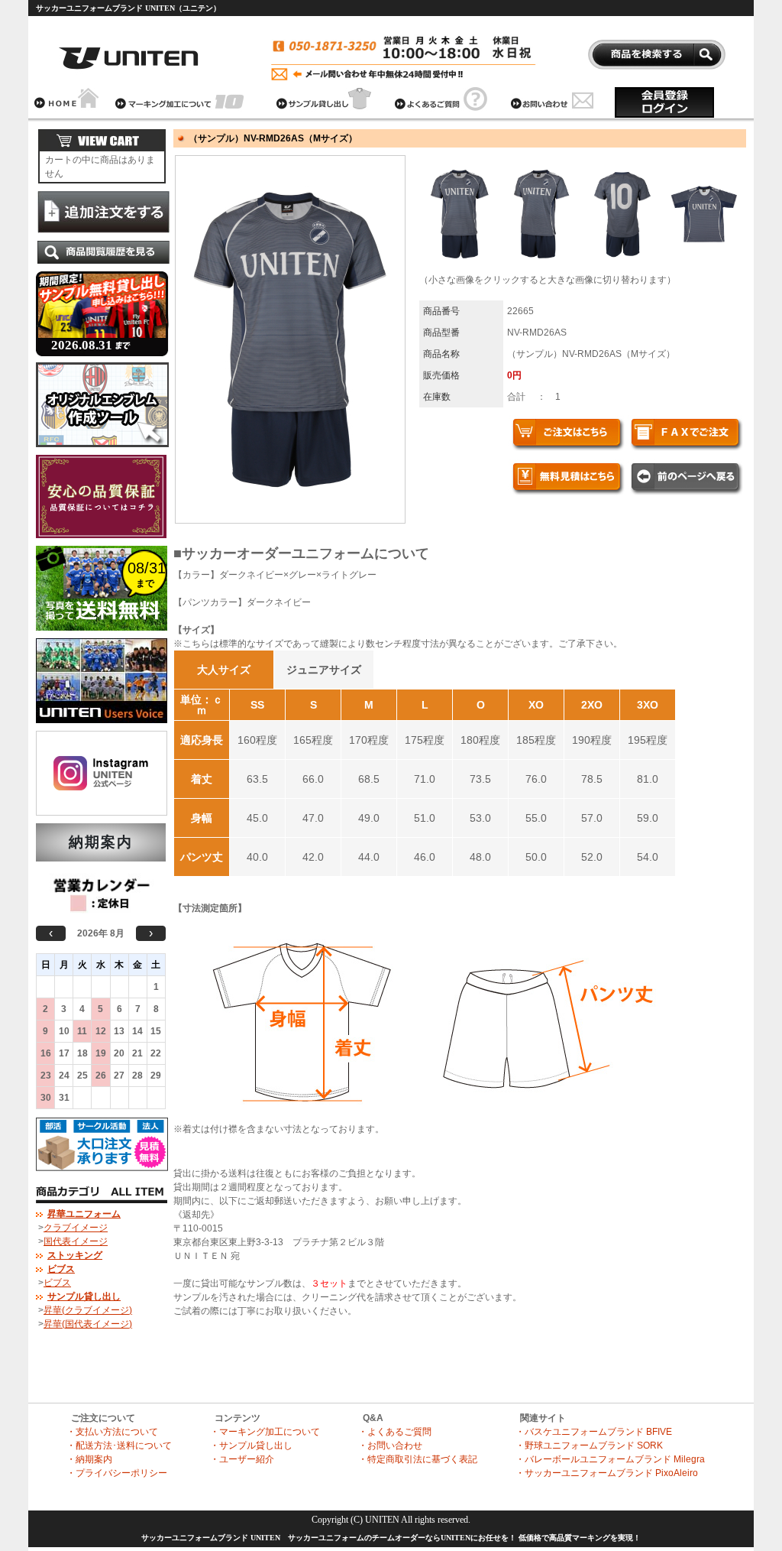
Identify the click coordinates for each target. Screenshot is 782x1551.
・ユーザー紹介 (242, 1459)
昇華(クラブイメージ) (88, 1310)
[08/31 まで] (101, 635)
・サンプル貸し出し (251, 1445)
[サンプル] (102, 359)
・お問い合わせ (390, 1445)
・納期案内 (89, 1459)
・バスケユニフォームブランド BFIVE (593, 1431)
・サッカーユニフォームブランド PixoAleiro (606, 1473)
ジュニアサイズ (323, 670)
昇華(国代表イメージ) (88, 1324)
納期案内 (101, 842)
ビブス (57, 1282)
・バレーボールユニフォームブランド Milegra (610, 1459)
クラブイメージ (76, 1227)
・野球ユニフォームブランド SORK (589, 1445)
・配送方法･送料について (119, 1445)
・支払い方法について (112, 1431)
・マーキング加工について (265, 1431)
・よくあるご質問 (394, 1431)
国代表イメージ (76, 1241)
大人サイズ (223, 670)
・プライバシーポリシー (116, 1473)
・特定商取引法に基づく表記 (417, 1459)
